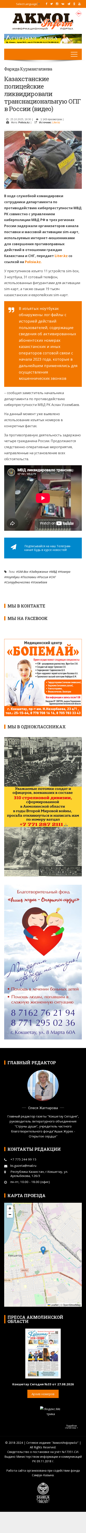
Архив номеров (43, 1394)
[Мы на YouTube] (79, 4)
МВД (54, 572)
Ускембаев (40, 582)
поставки (29, 577)
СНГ (53, 577)
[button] (43, 1250)
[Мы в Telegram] (68, 4)
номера (65, 572)
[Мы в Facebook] (46, 4)
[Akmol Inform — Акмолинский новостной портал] (43, 21)
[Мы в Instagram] (57, 4)
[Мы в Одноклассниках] (74, 4)
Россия (43, 577)
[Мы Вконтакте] (63, 4)
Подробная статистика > (71, 1427)
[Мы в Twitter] (51, 4)
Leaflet (54, 1305)
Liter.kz (56, 122)
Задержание (39, 572)
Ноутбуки (13, 577)
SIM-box (23, 572)
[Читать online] (43, 1353)
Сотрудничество (18, 582)
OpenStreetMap (72, 1305)
